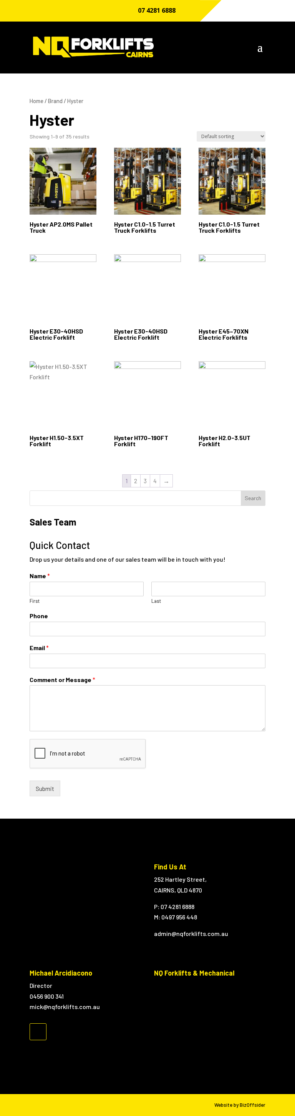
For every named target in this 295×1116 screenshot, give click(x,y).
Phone (39, 615)
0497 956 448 (179, 917)
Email (39, 647)
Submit (45, 788)
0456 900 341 (47, 996)
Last (156, 601)
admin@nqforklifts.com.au (191, 933)
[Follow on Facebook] (38, 1031)
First (35, 601)
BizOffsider (252, 1105)
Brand (55, 100)
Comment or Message (62, 679)
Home (36, 100)
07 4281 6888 (157, 10)
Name (40, 575)
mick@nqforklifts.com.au (65, 1006)
